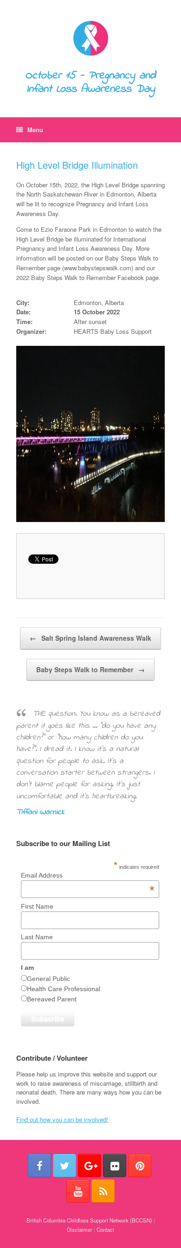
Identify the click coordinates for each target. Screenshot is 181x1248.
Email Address (88, 875)
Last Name (37, 937)
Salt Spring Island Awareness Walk (90, 638)
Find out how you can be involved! (62, 1119)
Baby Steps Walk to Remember (90, 669)
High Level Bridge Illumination (77, 165)
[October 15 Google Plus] (89, 1165)
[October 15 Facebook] (39, 1165)
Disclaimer (79, 1229)
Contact (105, 1229)
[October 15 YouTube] (78, 1191)
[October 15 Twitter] (64, 1165)
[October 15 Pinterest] (139, 1165)
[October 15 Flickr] (114, 1165)
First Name (37, 906)
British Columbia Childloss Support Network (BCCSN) (89, 1220)
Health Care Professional (63, 989)
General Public (48, 978)
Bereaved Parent (52, 999)
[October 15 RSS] (103, 1191)
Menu (35, 129)
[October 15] (90, 38)
